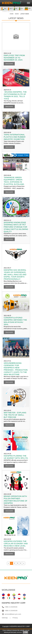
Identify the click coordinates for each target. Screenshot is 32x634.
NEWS (17, 14)
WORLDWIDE (8, 590)
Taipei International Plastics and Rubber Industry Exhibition (14, 137)
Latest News (24, 14)
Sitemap (5, 618)
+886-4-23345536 (11, 607)
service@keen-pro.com (13, 614)
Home (11, 14)
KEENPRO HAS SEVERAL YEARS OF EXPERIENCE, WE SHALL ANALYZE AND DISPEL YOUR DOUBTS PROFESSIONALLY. (15, 274)
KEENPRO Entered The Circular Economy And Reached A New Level (16, 543)
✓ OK (25, 632)
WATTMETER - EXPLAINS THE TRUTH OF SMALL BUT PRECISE (15, 415)
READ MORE (9, 63)
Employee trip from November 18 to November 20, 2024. (14, 57)
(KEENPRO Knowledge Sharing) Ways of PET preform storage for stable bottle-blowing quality (16, 226)
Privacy (15, 618)
